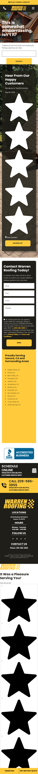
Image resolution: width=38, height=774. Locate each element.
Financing (9, 771)
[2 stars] (19, 734)
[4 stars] (19, 659)
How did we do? (5, 583)
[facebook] (13, 539)
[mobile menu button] (33, 8)
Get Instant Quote (28, 771)
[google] (17, 539)
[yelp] (21, 539)
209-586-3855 (22, 548)
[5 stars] (19, 621)
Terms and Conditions (26, 556)
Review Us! (18, 243)
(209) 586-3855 (19, 328)
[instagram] (25, 539)
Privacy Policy (13, 334)
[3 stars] (19, 696)
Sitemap (7, 556)
